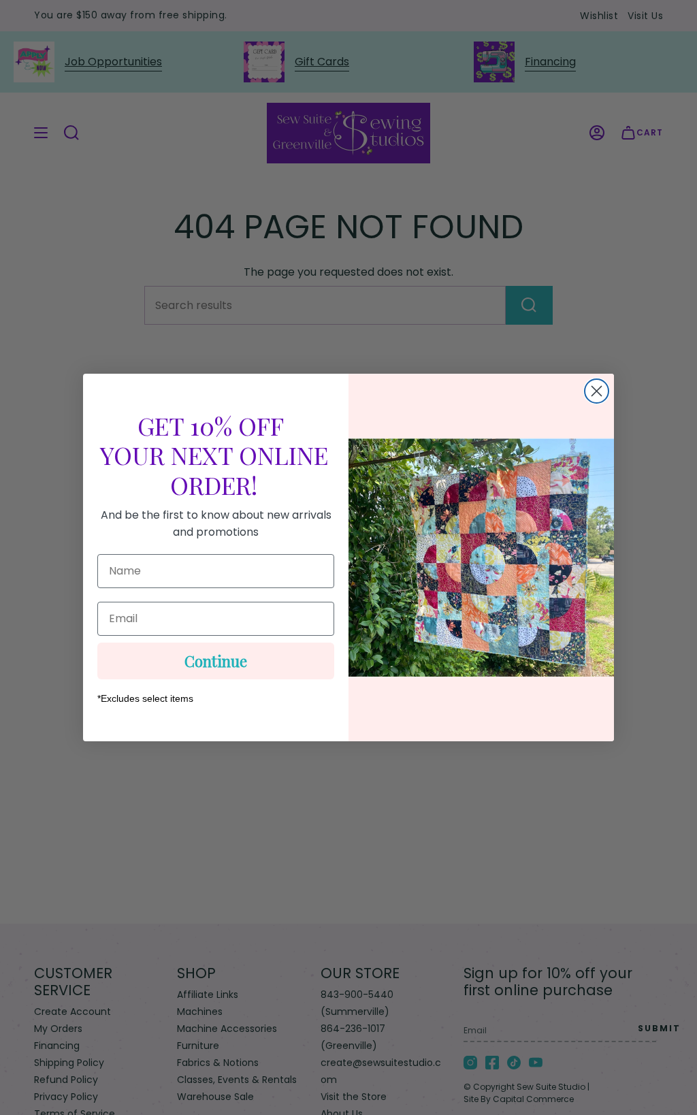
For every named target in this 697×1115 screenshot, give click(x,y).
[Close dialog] (597, 391)
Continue (215, 661)
